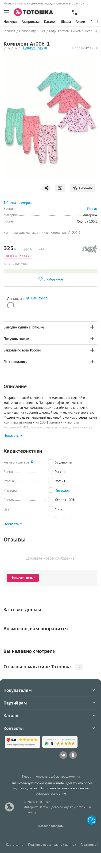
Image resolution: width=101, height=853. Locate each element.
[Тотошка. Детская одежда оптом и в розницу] (35, 12)
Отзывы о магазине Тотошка (37, 667)
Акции (80, 21)
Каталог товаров (50, 826)
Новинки (10, 21)
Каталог (50, 21)
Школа (66, 21)
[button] (91, 820)
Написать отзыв (35, 48)
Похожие (85, 188)
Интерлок (62, 490)
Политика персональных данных (52, 844)
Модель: (78, 48)
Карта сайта (14, 844)
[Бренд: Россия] (89, 250)
